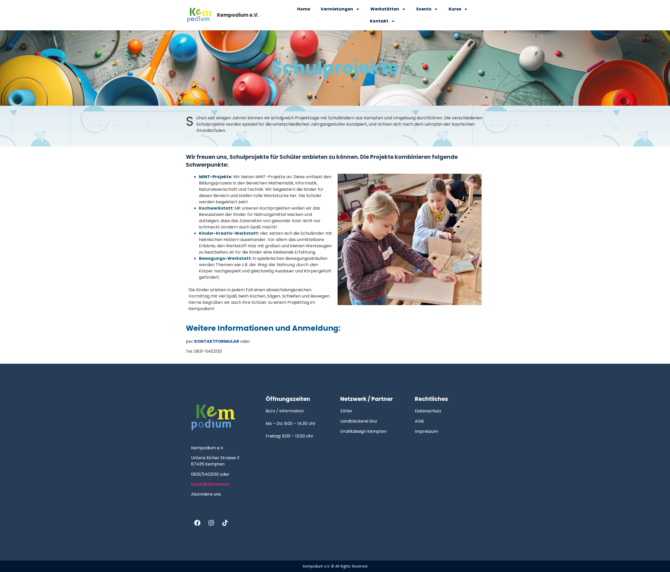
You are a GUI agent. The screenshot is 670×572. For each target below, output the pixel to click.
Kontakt (379, 21)
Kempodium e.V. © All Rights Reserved (335, 566)
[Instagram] (211, 523)
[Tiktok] (225, 523)
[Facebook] (197, 523)
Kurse (455, 9)
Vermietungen (337, 9)
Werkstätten (384, 9)
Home (303, 9)
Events (423, 9)
